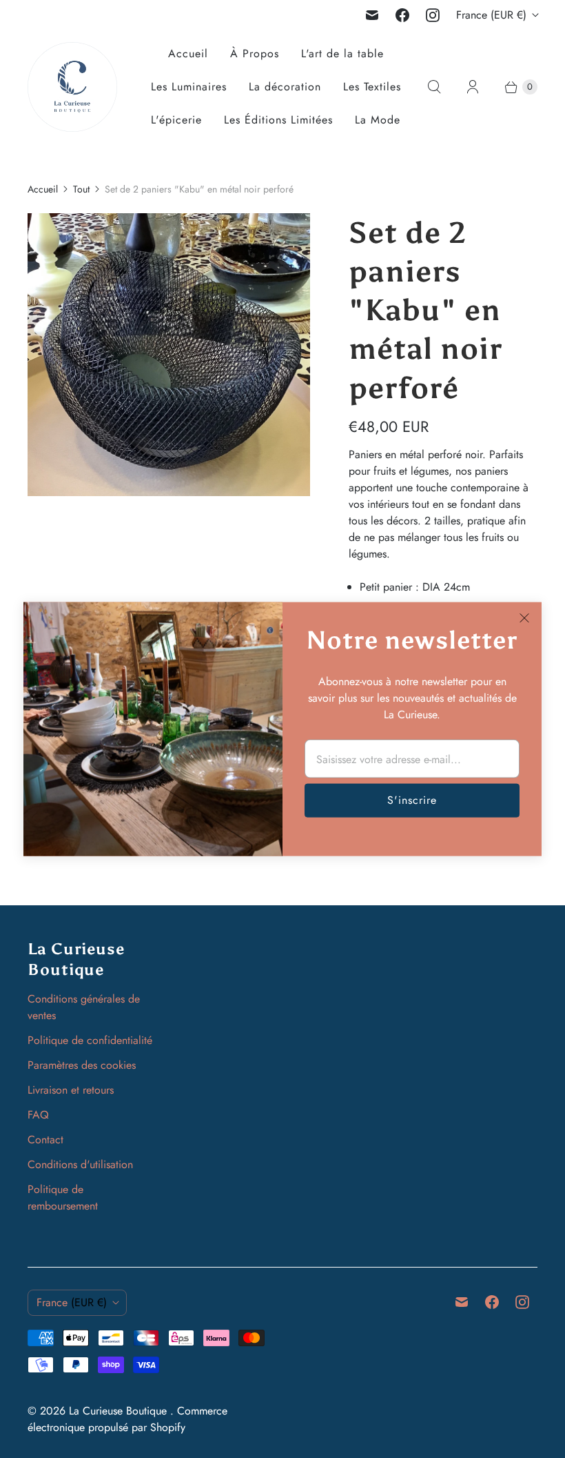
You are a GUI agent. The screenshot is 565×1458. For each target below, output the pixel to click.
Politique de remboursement (63, 1197)
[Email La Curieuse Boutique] (372, 15)
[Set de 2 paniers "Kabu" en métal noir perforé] (169, 354)
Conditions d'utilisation (80, 1164)
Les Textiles (372, 87)
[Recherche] (434, 87)
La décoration (285, 87)
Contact (45, 1139)
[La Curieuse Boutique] (72, 87)
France (491, 15)
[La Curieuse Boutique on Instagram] (433, 15)
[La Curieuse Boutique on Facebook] (402, 15)
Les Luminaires (189, 87)
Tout (81, 189)
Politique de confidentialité (90, 1040)
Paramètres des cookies (82, 1065)
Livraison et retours (71, 1090)
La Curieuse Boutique (119, 1411)
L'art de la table (342, 53)
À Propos (254, 53)
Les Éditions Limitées (278, 120)
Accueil (188, 53)
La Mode (377, 120)
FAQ (38, 1115)
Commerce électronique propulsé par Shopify (127, 1419)
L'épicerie (176, 120)
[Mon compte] (472, 87)
